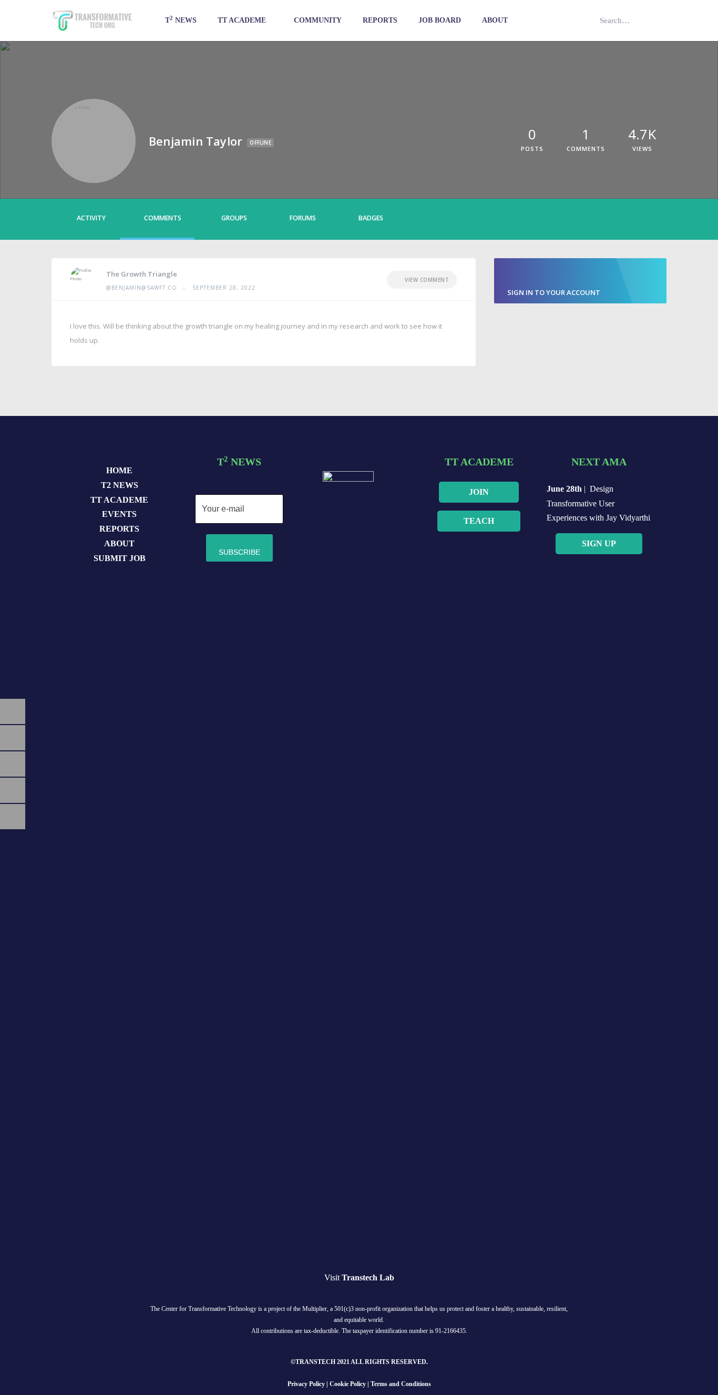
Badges (370, 217)
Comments (162, 217)
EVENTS (119, 514)
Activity (91, 217)
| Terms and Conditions (399, 1384)
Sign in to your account (553, 292)
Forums (303, 217)
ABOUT (119, 543)
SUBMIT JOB (120, 558)
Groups (234, 217)
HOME (119, 470)
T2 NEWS (119, 485)
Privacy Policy (306, 1384)
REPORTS (119, 528)
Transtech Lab (368, 1277)
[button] (479, 492)
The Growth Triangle (141, 274)
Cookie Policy (348, 1384)
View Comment (427, 279)
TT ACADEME (119, 499)
